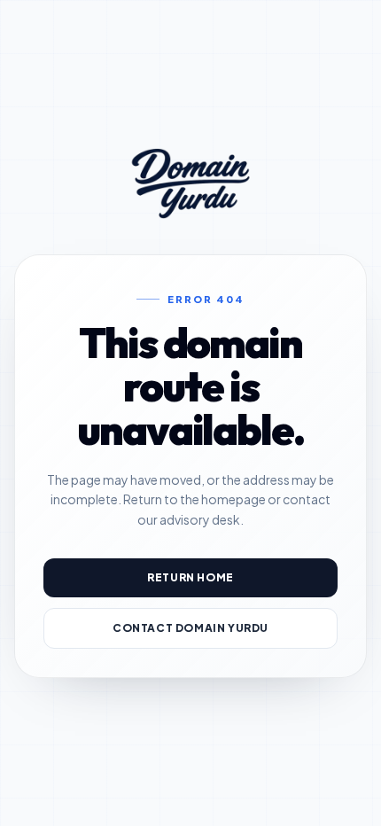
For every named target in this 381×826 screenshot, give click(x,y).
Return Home (190, 577)
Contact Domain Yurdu (190, 628)
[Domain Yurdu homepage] (190, 183)
